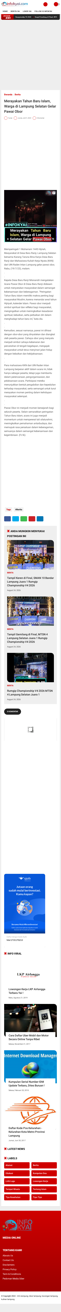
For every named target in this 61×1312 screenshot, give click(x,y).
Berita (18, 94)
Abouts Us (8, 1255)
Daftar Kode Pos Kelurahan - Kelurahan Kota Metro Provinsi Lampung (27, 1131)
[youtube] (23, 1243)
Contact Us (8, 1260)
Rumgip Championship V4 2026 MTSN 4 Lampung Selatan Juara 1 (30, 692)
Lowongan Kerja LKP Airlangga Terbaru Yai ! (27, 991)
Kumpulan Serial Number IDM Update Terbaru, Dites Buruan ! (27, 1083)
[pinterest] (32, 518)
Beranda (8, 94)
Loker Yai (27, 11)
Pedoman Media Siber (13, 1278)
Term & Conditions (12, 1274)
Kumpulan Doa (40, 1173)
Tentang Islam (39, 1189)
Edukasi (9, 1173)
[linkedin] (40, 518)
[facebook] (7, 518)
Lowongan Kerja (40, 1181)
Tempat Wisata (13, 1189)
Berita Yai (15, 11)
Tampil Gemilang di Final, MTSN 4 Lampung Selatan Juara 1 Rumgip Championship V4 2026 (27, 638)
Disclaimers (9, 1264)
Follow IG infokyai (43, 11)
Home (5, 11)
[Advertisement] (30, 55)
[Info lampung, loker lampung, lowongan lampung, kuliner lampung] (14, 7)
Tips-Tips (37, 1197)
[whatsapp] (23, 518)
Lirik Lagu (10, 1181)
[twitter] (15, 518)
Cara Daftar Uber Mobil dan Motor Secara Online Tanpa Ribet (29, 1037)
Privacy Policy (9, 1269)
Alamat (9, 1165)
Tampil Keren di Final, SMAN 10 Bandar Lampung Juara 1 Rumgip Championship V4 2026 (30, 581)
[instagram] (19, 1243)
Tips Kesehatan (13, 1197)
